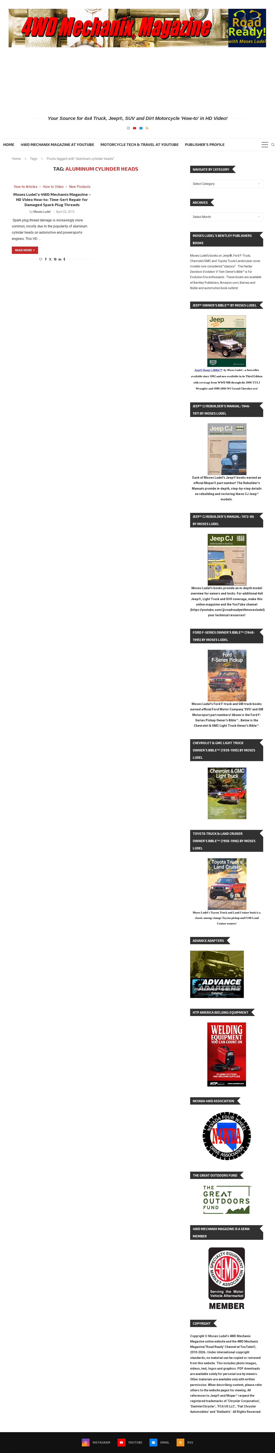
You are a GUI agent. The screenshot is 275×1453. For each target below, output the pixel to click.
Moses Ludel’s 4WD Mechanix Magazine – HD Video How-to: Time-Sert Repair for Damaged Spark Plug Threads (52, 199)
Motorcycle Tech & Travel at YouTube (140, 144)
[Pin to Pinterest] (55, 259)
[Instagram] (128, 128)
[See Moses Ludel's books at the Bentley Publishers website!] (227, 653)
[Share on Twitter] (50, 259)
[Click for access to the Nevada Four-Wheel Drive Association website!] (227, 1114)
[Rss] (147, 128)
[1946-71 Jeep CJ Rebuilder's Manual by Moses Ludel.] (227, 427)
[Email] (140, 128)
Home (8, 144)
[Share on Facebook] (46, 259)
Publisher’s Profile (205, 144)
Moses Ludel (42, 211)
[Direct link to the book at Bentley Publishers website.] (226, 318)
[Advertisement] (137, 81)
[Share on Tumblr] (64, 259)
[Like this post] (40, 259)
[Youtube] (134, 128)
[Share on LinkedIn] (60, 259)
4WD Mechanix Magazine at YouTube (57, 144)
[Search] (273, 144)
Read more (23, 250)
